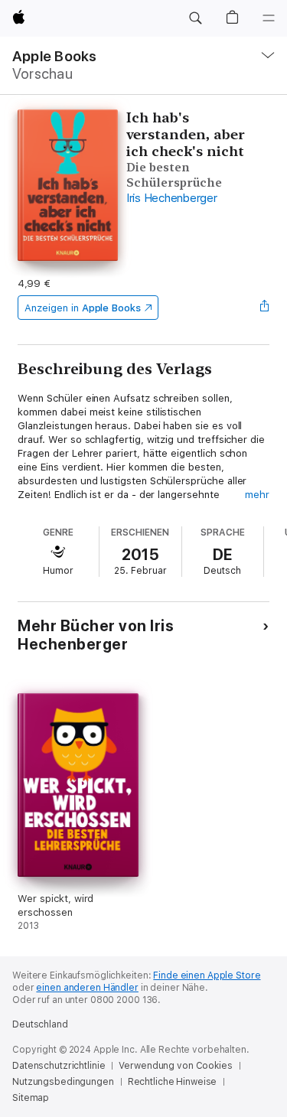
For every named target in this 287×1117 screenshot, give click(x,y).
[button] (195, 18)
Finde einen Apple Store (206, 975)
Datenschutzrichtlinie (58, 1065)
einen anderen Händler (87, 987)
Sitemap (30, 1098)
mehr (257, 494)
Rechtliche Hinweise (172, 1081)
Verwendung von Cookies (175, 1065)
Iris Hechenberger (171, 198)
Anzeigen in (82, 308)
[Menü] (268, 18)
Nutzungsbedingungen (63, 1081)
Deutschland (40, 1024)
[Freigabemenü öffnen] (265, 307)
